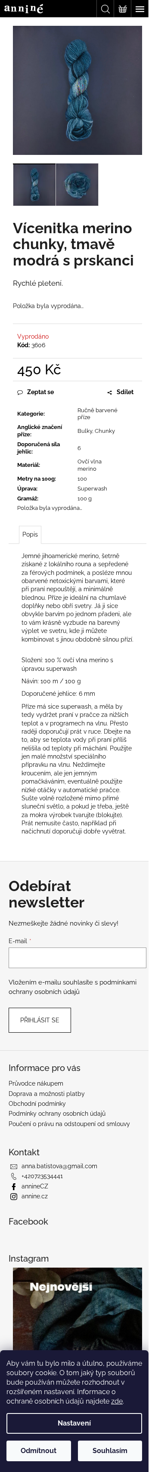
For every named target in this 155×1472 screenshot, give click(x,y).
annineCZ (35, 1186)
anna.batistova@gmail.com (59, 1166)
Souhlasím (110, 1451)
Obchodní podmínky (37, 1103)
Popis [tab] (30, 534)
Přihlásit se (39, 1020)
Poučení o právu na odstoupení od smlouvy (69, 1123)
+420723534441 (42, 1176)
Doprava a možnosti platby (47, 1093)
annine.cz (35, 1196)
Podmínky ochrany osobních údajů (57, 1113)
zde (117, 1401)
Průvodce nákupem (36, 1083)
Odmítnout (38, 1451)
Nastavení (74, 1423)
